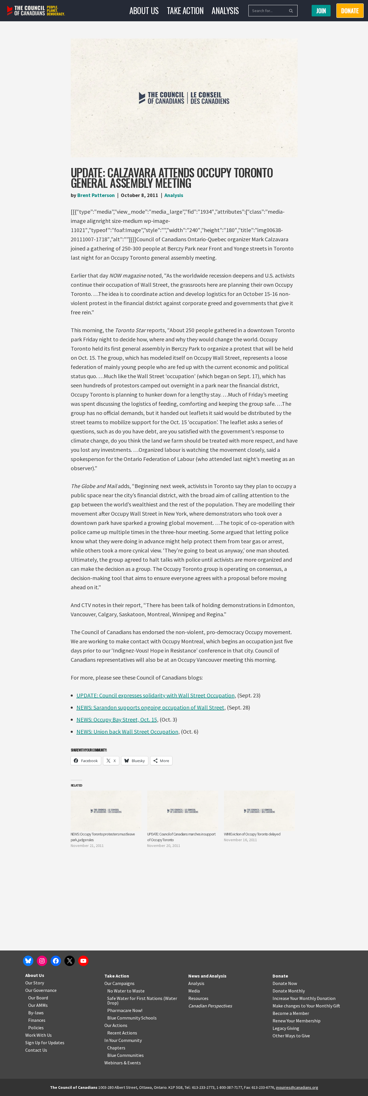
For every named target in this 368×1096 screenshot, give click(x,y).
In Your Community (123, 1040)
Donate (280, 976)
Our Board (38, 998)
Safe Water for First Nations (134, 998)
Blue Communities (125, 1055)
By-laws (36, 1012)
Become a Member (291, 1013)
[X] (69, 961)
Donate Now (285, 983)
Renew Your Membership (297, 1021)
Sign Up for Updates (44, 1042)
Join (321, 10)
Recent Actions (122, 1033)
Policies (36, 1027)
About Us (144, 10)
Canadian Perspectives (210, 1006)
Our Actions (115, 1025)
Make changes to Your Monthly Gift (306, 1006)
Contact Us (36, 1050)
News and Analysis (207, 976)
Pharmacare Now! (124, 1010)
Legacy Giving (286, 1028)
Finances (36, 1020)
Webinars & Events (122, 1063)
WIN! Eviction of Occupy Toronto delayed (252, 834)
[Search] (291, 10)
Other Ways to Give (291, 1035)
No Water (117, 991)
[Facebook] (56, 961)
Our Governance (41, 990)
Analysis (225, 10)
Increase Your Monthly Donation (304, 998)
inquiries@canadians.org (297, 1087)
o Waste (137, 991)
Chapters (116, 1048)
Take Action (185, 10)
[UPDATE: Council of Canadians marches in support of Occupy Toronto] (182, 811)
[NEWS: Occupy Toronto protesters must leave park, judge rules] (106, 811)
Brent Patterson (96, 195)
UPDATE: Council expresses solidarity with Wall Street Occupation (155, 695)
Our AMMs (38, 1005)
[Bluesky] (28, 961)
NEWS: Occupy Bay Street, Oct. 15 (116, 719)
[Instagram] (42, 961)
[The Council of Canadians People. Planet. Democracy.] (36, 11)
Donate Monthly (289, 991)
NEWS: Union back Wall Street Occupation (127, 731)
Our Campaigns (119, 983)
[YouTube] (83, 961)
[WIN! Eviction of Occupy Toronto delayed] (259, 811)
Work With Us (38, 1035)
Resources (198, 998)
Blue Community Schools (132, 1018)
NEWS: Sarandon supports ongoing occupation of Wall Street (150, 707)
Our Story (34, 983)
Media (194, 991)
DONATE (350, 10)
